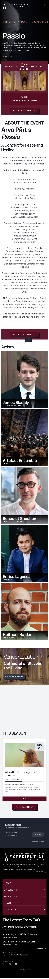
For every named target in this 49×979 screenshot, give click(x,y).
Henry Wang (27, 969)
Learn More (39, 872)
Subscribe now (11, 832)
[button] (7, 770)
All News (40, 948)
